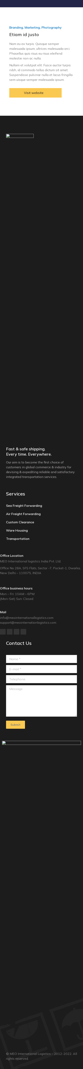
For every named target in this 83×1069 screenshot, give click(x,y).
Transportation (17, 539)
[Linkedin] (16, 632)
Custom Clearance (20, 522)
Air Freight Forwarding (23, 514)
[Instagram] (23, 632)
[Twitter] (9, 632)
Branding (16, 27)
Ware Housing (17, 530)
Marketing (32, 27)
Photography (52, 27)
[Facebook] (3, 632)
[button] (35, 93)
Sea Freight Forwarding (24, 506)
